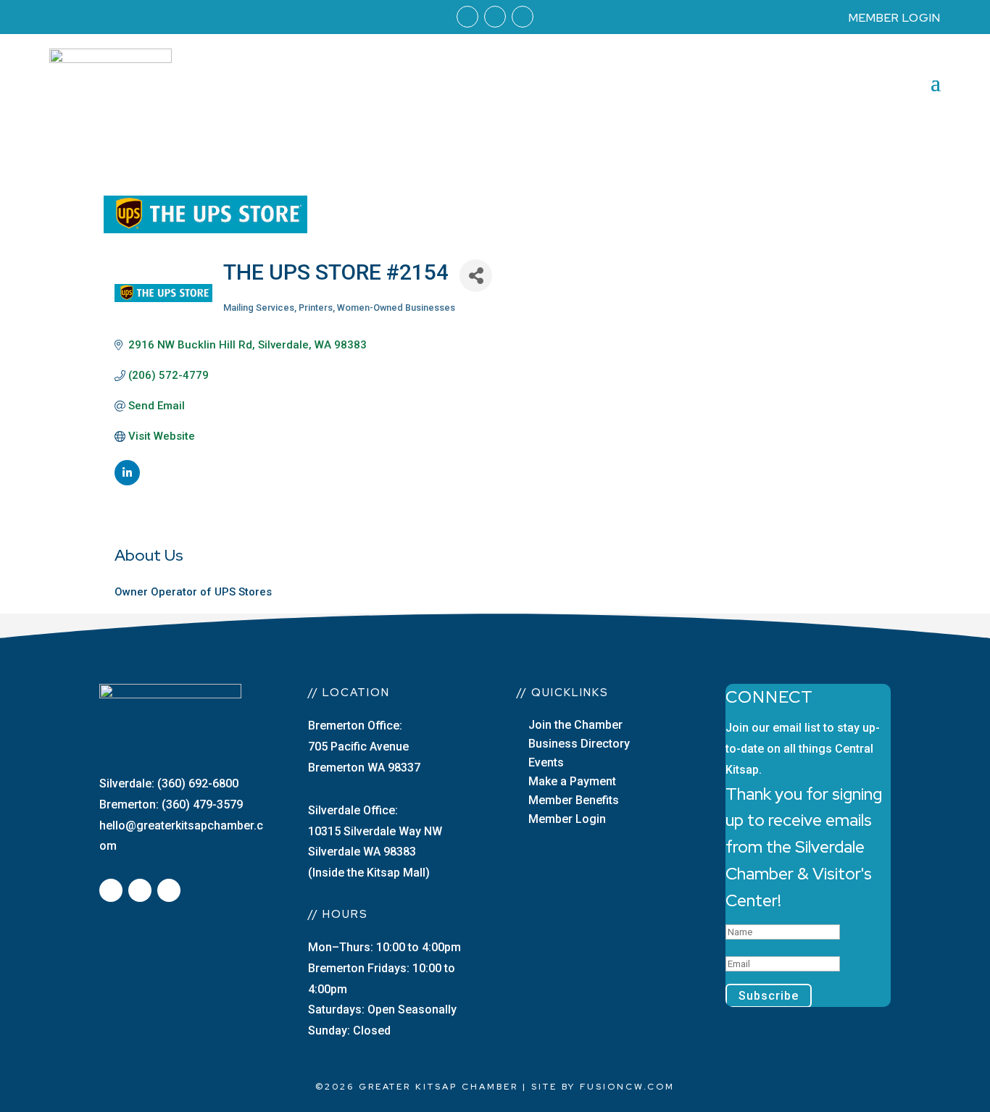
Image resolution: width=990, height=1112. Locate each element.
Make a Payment (572, 781)
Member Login (567, 819)
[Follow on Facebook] (467, 17)
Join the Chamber (575, 725)
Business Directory (579, 744)
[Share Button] (475, 275)
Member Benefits (573, 800)
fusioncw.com (627, 1086)
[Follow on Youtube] (522, 17)
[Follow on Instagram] (495, 17)
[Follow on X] (139, 890)
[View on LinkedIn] (127, 481)
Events (546, 762)
